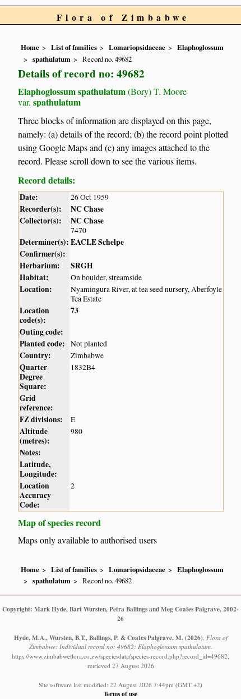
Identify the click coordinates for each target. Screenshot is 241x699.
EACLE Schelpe (97, 242)
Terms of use (120, 693)
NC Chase (87, 208)
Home (30, 47)
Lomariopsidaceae (137, 47)
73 (74, 310)
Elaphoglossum (200, 47)
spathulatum (52, 59)
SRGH (82, 265)
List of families (74, 47)
